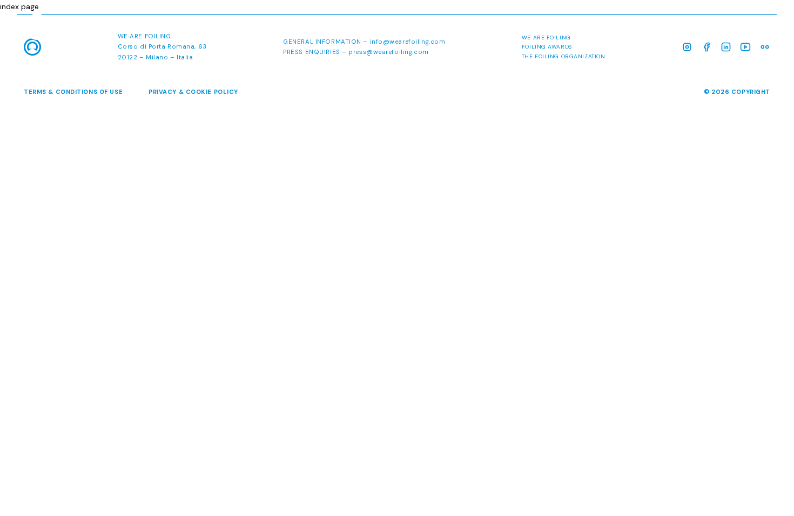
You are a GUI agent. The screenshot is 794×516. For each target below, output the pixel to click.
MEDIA (686, 28)
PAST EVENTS (743, 28)
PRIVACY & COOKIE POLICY (193, 92)
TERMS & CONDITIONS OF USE (73, 92)
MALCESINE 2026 (583, 28)
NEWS (645, 28)
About (517, 28)
